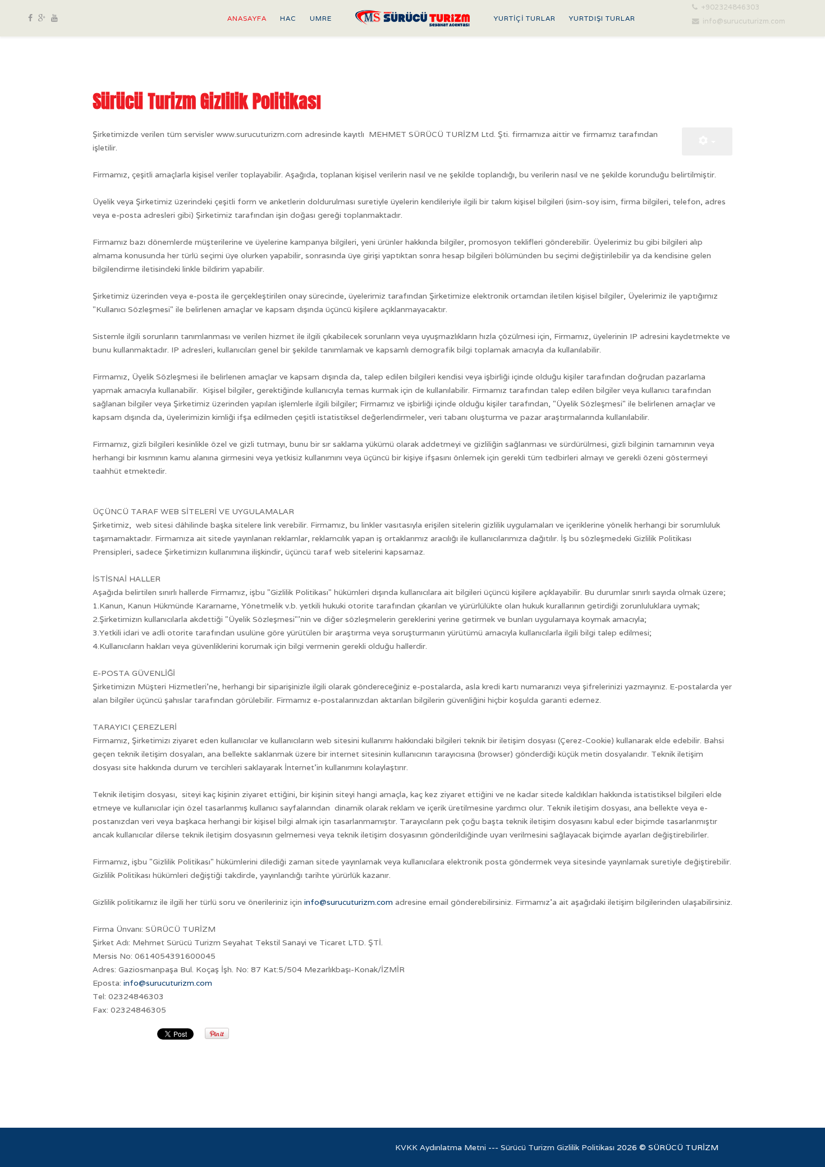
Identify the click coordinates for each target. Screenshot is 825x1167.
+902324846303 (730, 7)
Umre (321, 18)
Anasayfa (247, 18)
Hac (288, 18)
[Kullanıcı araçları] (707, 141)
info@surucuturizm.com (744, 21)
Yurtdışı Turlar (602, 18)
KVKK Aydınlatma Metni (440, 1147)
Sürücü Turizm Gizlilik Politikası (558, 1147)
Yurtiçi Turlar (525, 18)
